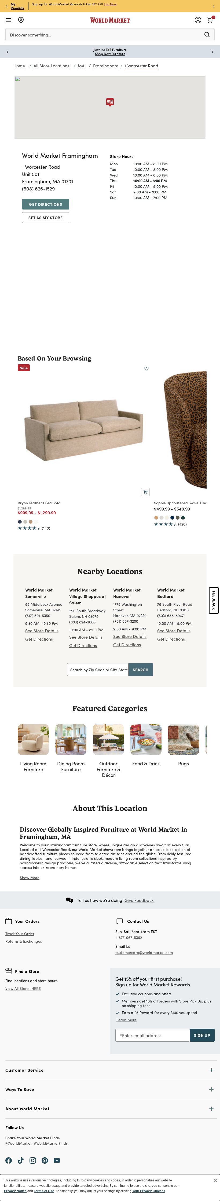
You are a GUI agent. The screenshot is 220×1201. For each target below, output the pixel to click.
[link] (210, 19)
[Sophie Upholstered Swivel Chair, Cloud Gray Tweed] (161, 518)
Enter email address (141, 1035)
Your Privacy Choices (148, 1191)
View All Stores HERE (23, 988)
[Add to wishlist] (146, 368)
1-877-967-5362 (128, 937)
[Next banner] (213, 6)
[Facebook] (8, 1160)
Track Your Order (19, 933)
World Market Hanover (127, 593)
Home (19, 65)
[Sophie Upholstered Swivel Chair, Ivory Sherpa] (167, 518)
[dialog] (110, 1187)
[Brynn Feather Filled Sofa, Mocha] (30, 522)
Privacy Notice (15, 1191)
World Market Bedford (171, 593)
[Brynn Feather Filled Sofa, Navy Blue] (20, 522)
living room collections (138, 858)
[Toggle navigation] (8, 20)
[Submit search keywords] (207, 34)
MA (81, 65)
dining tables (31, 858)
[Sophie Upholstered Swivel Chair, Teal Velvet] (183, 518)
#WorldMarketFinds (51, 1143)
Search (141, 669)
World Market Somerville (39, 593)
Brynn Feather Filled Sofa (39, 502)
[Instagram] (33, 1160)
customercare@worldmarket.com (144, 952)
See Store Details (41, 630)
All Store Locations (51, 65)
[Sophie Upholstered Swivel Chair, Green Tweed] (177, 518)
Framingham (105, 65)
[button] (110, 102)
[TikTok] (20, 1160)
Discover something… (30, 35)
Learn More (126, 1019)
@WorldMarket (18, 1143)
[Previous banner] (6, 6)
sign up (202, 1035)
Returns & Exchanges (23, 941)
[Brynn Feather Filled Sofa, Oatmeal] (25, 522)
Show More (29, 877)
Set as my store (45, 217)
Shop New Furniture (110, 53)
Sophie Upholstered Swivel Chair (182, 502)
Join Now (110, 4)
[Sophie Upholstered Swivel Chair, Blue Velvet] (172, 518)
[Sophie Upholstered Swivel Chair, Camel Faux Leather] (156, 518)
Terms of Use (44, 1191)
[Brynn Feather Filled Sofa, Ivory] (36, 522)
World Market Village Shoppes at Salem (87, 596)
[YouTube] (57, 1160)
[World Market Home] (110, 20)
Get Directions (45, 204)
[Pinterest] (45, 1160)
